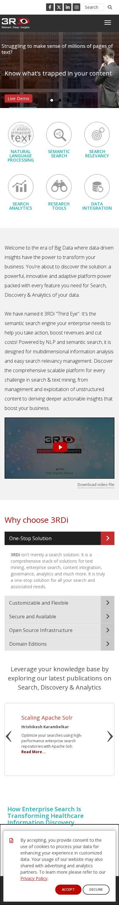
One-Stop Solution (30, 538)
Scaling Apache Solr (47, 717)
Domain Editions (28, 644)
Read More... (33, 751)
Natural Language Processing (21, 156)
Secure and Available (32, 616)
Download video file (96, 484)
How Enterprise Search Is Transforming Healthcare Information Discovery (45, 815)
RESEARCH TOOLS (59, 206)
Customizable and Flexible (38, 602)
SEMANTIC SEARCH (59, 154)
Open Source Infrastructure (41, 630)
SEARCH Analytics (20, 206)
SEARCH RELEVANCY (97, 154)
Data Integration (97, 206)
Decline (96, 889)
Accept (68, 889)
